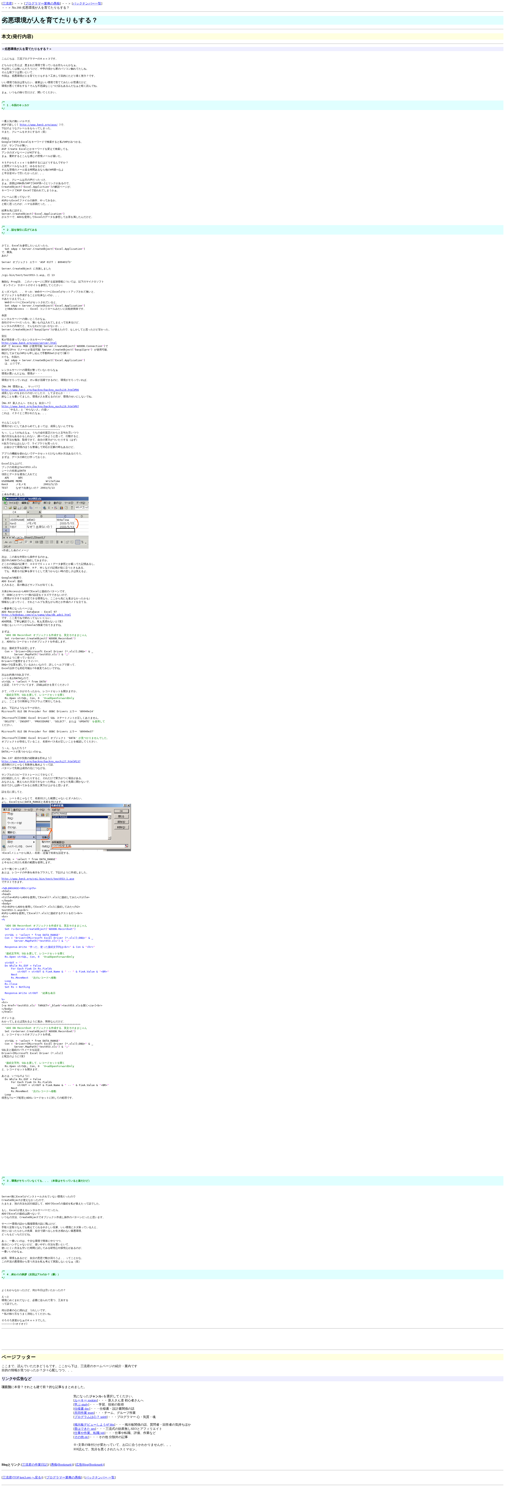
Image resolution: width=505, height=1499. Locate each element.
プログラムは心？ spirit (90, 1417)
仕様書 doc (81, 1408)
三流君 (7, 3)
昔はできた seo (84, 1428)
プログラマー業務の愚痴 (42, 3)
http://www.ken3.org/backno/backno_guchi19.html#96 (40, 389)
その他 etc (81, 1437)
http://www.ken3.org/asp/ (39, 124)
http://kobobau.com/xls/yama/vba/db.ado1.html (36, 614)
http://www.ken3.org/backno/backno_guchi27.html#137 (41, 761)
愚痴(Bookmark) (61, 1464)
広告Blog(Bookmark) (90, 1464)
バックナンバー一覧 (87, 3)
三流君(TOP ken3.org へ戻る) (22, 1477)
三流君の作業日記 (34, 1464)
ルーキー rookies (85, 1400)
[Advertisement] (73, 1107)
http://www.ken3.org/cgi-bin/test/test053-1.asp (38, 878)
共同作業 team (84, 1412)
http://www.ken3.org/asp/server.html (29, 342)
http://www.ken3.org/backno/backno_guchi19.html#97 (40, 406)
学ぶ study (81, 1404)
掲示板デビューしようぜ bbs (94, 1424)
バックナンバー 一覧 (100, 1477)
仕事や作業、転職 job (89, 1433)
